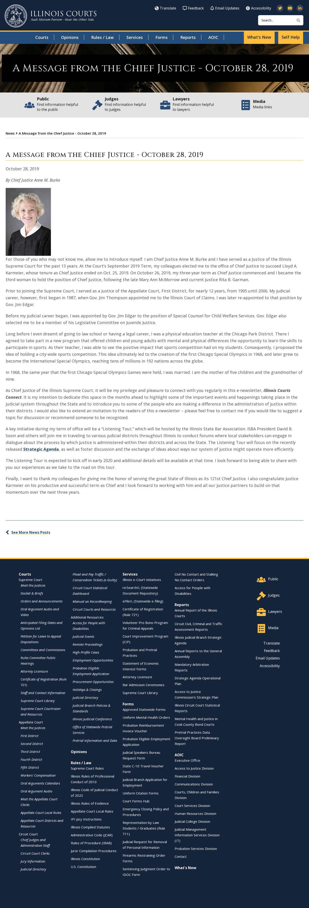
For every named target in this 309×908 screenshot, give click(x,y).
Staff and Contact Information (43, 692)
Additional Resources (87, 617)
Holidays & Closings (87, 689)
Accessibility (261, 8)
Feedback (196, 8)
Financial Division (187, 776)
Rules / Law (102, 37)
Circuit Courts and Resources (94, 609)
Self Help (291, 37)
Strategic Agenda (41, 449)
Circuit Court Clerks (35, 853)
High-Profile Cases (86, 652)
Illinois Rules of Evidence (90, 803)
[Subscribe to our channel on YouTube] (290, 8)
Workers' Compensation (38, 775)
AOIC (213, 37)
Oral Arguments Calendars (40, 783)
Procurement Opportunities (93, 681)
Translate (168, 8)
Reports (188, 37)
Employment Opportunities (93, 660)
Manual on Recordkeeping (92, 601)
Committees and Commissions (43, 649)
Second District (32, 743)
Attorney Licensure (34, 671)
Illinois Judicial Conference (92, 719)
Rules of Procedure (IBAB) (91, 843)
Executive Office (187, 760)
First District (29, 735)
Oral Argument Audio (36, 791)
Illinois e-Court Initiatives (142, 579)
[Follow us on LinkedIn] (300, 8)
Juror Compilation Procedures (93, 851)
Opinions (69, 37)
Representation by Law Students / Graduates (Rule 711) (144, 828)
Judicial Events (83, 636)
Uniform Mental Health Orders (146, 717)
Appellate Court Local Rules (41, 812)
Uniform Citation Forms (141, 793)
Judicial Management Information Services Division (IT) (197, 835)
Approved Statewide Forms (144, 709)
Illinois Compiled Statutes (90, 827)
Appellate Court (31, 722)
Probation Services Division (196, 848)
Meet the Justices (33, 585)
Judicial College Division (192, 821)
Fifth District (30, 767)
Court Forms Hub (136, 801)
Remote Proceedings (87, 644)
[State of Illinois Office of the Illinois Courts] (50, 16)
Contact (181, 856)
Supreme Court (30, 579)
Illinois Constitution (85, 858)
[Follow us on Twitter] (280, 8)
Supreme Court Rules (87, 768)
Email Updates (227, 8)
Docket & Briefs (32, 593)
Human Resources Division (195, 813)
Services (134, 37)
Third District (30, 751)
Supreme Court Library (38, 700)
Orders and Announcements (41, 601)
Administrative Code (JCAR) (92, 835)
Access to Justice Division (194, 768)
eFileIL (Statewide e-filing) (143, 601)
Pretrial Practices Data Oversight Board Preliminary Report (197, 738)
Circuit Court (28, 834)
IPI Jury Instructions (86, 819)
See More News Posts (30, 532)
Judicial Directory (33, 869)
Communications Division (194, 784)
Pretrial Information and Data (95, 740)
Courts (41, 37)
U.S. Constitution (83, 866)
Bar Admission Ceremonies (143, 685)
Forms (161, 37)
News (10, 133)
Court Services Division (192, 805)
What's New (259, 37)
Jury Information (33, 861)
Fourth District (31, 759)
